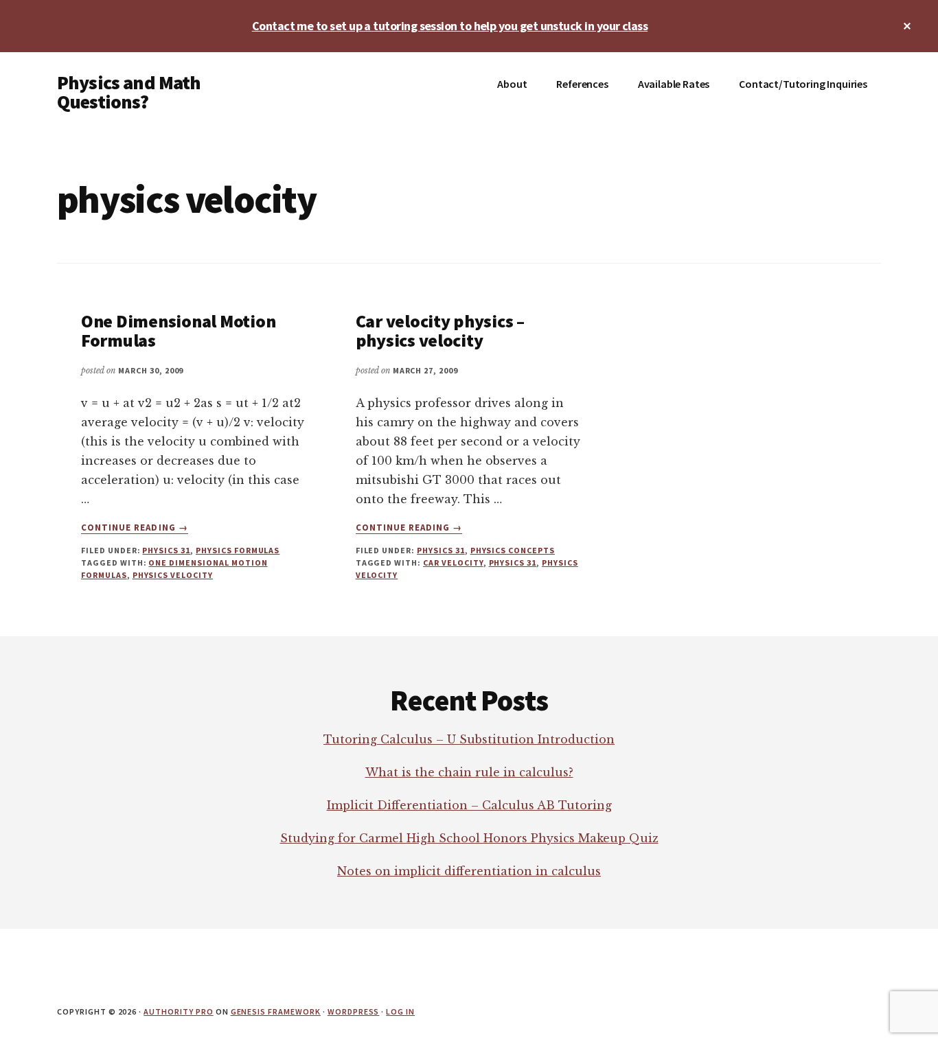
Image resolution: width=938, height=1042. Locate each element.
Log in (400, 1011)
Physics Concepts (512, 550)
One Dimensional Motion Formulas (178, 331)
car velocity (453, 562)
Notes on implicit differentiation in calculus (469, 871)
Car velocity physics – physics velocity (440, 331)
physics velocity (173, 575)
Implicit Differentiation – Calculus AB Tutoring (469, 805)
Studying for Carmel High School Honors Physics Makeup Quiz (469, 838)
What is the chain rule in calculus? (469, 772)
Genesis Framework (276, 1011)
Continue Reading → (134, 528)
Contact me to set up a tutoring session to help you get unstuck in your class (450, 26)
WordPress (354, 1011)
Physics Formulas (237, 550)
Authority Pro (178, 1011)
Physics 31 (166, 550)
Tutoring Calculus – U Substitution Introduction (469, 739)
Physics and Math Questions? (129, 92)
